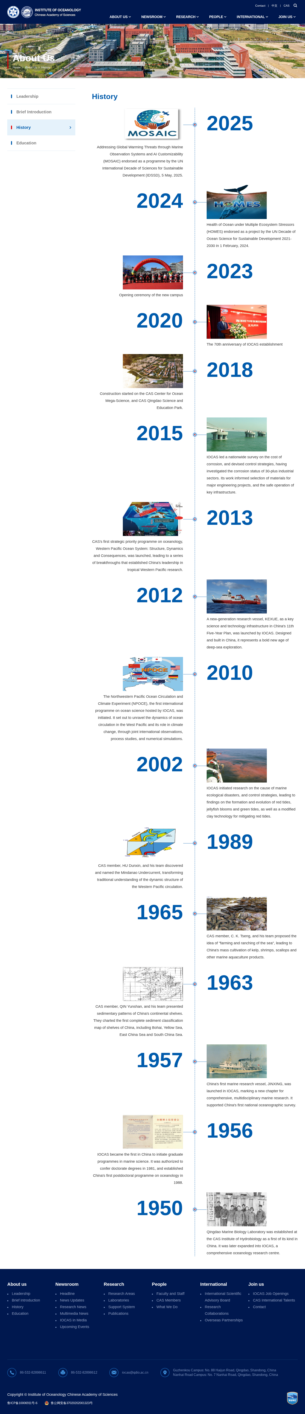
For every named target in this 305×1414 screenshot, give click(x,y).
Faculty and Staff (170, 1294)
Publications (118, 1313)
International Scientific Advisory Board (223, 1297)
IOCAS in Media (73, 1320)
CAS (286, 5)
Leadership (27, 96)
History (45, 67)
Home (17, 67)
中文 (274, 5)
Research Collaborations (217, 1310)
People (216, 17)
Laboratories (118, 1300)
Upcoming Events (74, 1327)
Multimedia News (74, 1313)
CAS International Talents (274, 1300)
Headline (67, 1294)
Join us (285, 17)
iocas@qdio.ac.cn (135, 1372)
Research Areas (121, 1294)
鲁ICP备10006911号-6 (22, 1403)
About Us (31, 67)
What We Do (167, 1307)
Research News (73, 1307)
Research (185, 17)
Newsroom (151, 17)
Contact (260, 5)
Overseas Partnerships (224, 1320)
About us (119, 17)
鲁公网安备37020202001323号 (72, 1403)
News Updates (72, 1300)
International (251, 17)
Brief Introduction (33, 112)
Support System (121, 1307)
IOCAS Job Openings (271, 1294)
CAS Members (168, 1300)
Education (26, 143)
